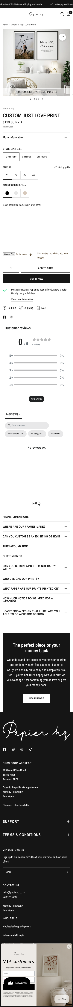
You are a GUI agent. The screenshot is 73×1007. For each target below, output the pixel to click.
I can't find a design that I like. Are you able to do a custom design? (31, 612)
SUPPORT (11, 821)
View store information (22, 299)
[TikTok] (33, 749)
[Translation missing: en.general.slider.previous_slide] (30, 99)
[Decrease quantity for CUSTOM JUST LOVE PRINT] (6, 268)
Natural (24, 193)
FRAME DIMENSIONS (16, 517)
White (16, 193)
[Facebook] (7, 749)
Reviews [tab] (13, 413)
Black (7, 193)
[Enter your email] (66, 871)
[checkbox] (55, 433)
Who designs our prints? (21, 579)
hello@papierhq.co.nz (14, 892)
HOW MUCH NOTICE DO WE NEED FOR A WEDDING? (28, 599)
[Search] (62, 14)
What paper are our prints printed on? (31, 588)
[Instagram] (16, 749)
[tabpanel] (36, 455)
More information (13, 137)
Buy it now (36, 279)
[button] (36, 355)
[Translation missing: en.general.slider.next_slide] (42, 99)
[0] (67, 14)
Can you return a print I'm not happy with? (29, 567)
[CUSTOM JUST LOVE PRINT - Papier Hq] (62, 37)
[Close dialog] (69, 946)
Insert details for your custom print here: (22, 204)
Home (5, 24)
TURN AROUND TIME (15, 546)
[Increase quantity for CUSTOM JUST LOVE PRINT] (16, 268)
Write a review (36, 398)
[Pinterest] (24, 749)
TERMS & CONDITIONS (22, 834)
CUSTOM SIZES (12, 556)
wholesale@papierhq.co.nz (17, 926)
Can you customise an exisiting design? (31, 536)
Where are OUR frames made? (24, 526)
